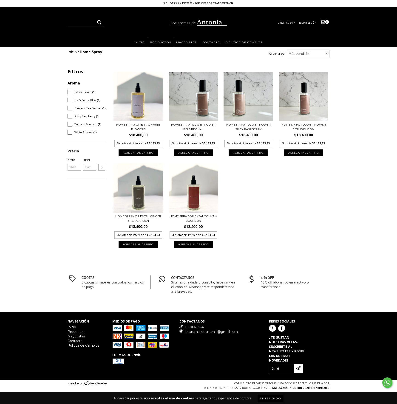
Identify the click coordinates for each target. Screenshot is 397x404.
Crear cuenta (286, 22)
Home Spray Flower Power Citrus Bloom (303, 127)
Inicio (140, 42)
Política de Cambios (244, 42)
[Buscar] (99, 22)
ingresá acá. (280, 388)
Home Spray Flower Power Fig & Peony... (193, 127)
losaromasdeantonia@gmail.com (211, 332)
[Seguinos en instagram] (272, 328)
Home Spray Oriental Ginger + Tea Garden (138, 218)
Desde (71, 160)
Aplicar (101, 167)
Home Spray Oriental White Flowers (138, 127)
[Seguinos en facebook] (281, 328)
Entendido (270, 398)
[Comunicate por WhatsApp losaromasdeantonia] (387, 382)
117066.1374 (194, 327)
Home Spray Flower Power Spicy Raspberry (248, 127)
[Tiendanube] (88, 384)
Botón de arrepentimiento (311, 388)
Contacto (211, 42)
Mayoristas (186, 42)
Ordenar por (277, 54)
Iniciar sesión (307, 22)
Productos (160, 42)
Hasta (86, 160)
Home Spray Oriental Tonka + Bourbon (193, 218)
